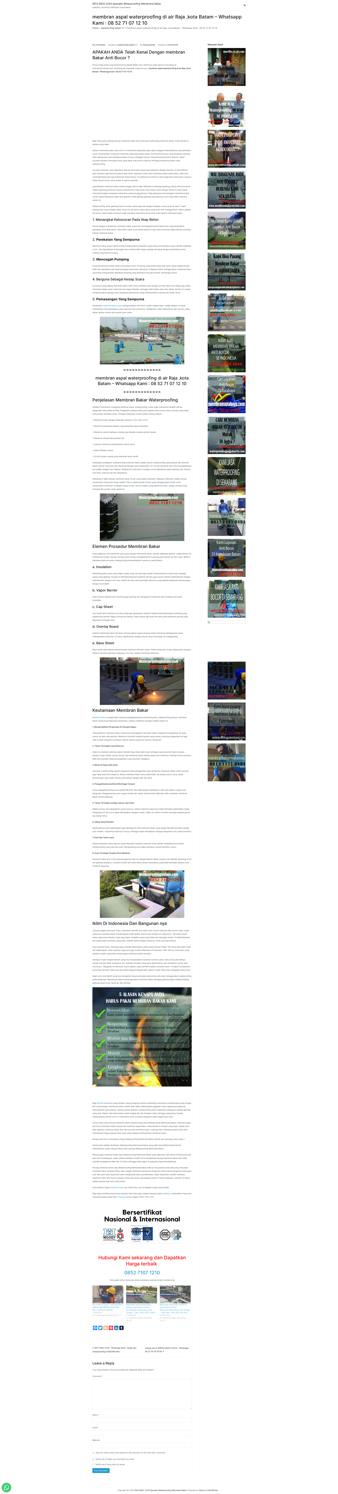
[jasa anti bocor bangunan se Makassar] (227, 762)
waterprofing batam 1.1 (127, 45)
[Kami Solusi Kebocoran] (227, 312)
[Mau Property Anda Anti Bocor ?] (227, 640)
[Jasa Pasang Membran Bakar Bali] (227, 149)
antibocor (167, 1193)
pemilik (100, 1103)
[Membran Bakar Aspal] (227, 108)
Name (95, 1415)
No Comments (98, 45)
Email (95, 1427)
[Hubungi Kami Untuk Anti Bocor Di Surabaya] (227, 231)
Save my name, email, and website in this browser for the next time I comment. (131, 1453)
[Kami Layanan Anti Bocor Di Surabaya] (227, 394)
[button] (142, 517)
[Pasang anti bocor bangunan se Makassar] (227, 517)
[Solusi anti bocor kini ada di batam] (227, 558)
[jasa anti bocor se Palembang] (227, 721)
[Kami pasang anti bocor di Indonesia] (227, 680)
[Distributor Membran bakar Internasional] (227, 67)
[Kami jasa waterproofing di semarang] (227, 476)
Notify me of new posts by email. (110, 1464)
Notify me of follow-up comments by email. (115, 1459)
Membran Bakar (99, 717)
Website (96, 1440)
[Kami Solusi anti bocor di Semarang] (227, 599)
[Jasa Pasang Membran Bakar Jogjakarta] (227, 435)
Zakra (201, 1490)
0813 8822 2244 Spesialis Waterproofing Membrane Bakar (126, 3)
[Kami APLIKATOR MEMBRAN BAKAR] (227, 353)
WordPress (213, 1490)
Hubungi (122, 1197)
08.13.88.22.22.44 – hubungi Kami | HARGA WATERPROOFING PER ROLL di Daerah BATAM (107, 1307)
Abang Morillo (149, 45)
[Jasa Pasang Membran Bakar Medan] (227, 190)
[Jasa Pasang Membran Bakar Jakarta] (227, 271)
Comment (97, 1376)
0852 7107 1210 (142, 1272)
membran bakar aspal (112, 305)
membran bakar (117, 1187)
